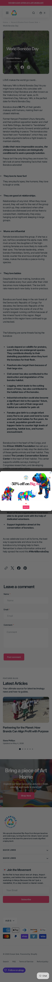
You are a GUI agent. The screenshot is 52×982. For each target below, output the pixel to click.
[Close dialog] (50, 472)
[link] (26, 486)
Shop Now (26, 507)
